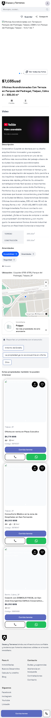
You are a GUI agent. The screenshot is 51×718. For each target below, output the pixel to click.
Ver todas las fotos (37, 72)
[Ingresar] (47, 3)
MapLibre (40, 314)
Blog (4, 676)
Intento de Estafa (13, 347)
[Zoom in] (46, 282)
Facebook (6, 692)
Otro (7, 362)
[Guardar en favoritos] (42, 384)
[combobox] (24, 9)
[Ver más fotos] (25, 401)
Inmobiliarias (8, 664)
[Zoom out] (46, 286)
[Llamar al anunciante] (46, 713)
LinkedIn (6, 704)
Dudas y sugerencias (37, 664)
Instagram (7, 696)
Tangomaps (30, 314)
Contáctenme (25, 449)
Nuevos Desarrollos (11, 668)
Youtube (6, 700)
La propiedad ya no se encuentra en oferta (25, 355)
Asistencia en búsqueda (33, 670)
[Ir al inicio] (13, 4)
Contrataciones (34, 675)
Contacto (32, 679)
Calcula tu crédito (10, 672)
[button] (25, 296)
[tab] (10, 254)
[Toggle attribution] (46, 313)
